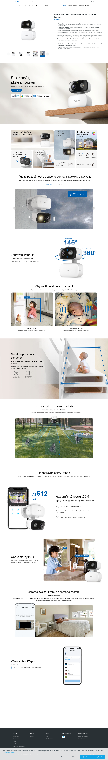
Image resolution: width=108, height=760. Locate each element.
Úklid (15, 741)
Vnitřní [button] (60, 184)
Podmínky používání (82, 738)
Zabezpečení (16, 736)
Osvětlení (15, 743)
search (91, 1)
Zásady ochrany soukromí (83, 736)
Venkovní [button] (49, 184)
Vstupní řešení (16, 738)
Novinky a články (49, 738)
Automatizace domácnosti (19, 746)
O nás (47, 736)
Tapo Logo (16, 2)
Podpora (31, 736)
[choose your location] (93, 1)
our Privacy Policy (8, 753)
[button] (47, 54)
